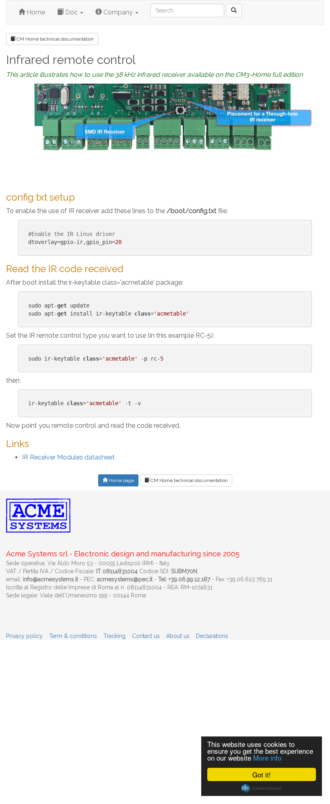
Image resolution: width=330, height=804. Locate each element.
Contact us (146, 636)
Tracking (114, 636)
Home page (120, 480)
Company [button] (118, 12)
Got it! (261, 774)
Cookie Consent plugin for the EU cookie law (261, 788)
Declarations (212, 636)
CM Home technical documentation (54, 39)
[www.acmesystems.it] (234, 10)
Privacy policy (24, 636)
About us (178, 636)
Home (35, 12)
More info (267, 758)
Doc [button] (71, 12)
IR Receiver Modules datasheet (68, 457)
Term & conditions (73, 636)
